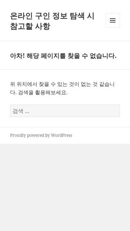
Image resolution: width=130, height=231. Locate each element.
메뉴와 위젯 (112, 27)
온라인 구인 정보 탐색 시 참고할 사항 (52, 20)
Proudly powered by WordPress (41, 135)
